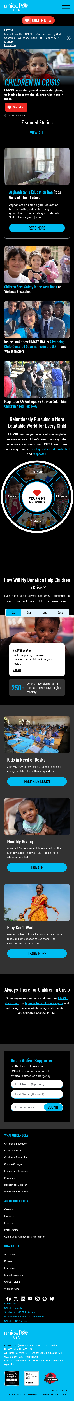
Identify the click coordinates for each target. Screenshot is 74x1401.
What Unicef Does (16, 1135)
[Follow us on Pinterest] (44, 1299)
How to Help (12, 1246)
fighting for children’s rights (44, 1003)
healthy (35, 449)
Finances (9, 1216)
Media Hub (10, 1303)
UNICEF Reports (13, 1308)
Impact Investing (13, 1275)
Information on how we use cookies (24, 1316)
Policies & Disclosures (23, 1394)
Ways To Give (11, 1288)
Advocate (9, 1254)
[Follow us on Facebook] (8, 1299)
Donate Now (41, 20)
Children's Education (15, 1143)
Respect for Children (15, 1185)
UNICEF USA (16, 7)
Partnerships (11, 1230)
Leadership (10, 1223)
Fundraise (9, 1268)
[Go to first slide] (69, 38)
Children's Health (13, 1150)
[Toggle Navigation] (66, 7)
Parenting (9, 1178)
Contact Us (10, 1345)
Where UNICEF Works (16, 1191)
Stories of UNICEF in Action (19, 1312)
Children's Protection (16, 1157)
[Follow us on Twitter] (16, 1299)
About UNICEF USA (16, 1201)
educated (48, 449)
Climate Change (13, 1164)
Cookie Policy (59, 1391)
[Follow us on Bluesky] (52, 1299)
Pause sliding (10, 45)
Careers (8, 1209)
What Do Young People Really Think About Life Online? (31, 36)
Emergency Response (16, 1171)
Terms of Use (50, 1394)
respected (39, 454)
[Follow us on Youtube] (30, 1299)
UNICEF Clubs (12, 1282)
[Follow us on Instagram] (37, 1299)
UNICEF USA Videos (15, 1321)
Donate (17, 670)
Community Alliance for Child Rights (24, 1236)
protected (63, 449)
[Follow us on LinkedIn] (23, 1299)
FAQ (65, 1394)
